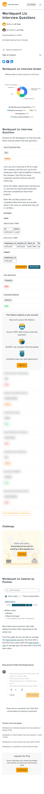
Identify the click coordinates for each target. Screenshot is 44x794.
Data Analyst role (13, 640)
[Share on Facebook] (7, 61)
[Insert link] (22, 690)
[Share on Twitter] (3, 61)
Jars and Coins (10, 275)
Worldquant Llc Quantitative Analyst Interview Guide (20, 747)
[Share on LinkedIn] (11, 61)
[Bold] (11, 690)
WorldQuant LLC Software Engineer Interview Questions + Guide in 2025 (21, 729)
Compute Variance (11, 295)
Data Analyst (10, 602)
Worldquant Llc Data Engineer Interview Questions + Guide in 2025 (22, 736)
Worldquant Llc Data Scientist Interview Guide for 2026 (21, 742)
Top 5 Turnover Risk (12, 147)
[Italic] (16, 690)
